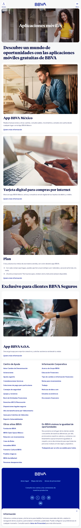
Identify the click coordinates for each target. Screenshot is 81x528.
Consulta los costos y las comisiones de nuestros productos (41, 489)
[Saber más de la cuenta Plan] (40, 230)
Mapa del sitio (36, 481)
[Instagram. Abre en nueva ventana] (43, 498)
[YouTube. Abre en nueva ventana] (40, 503)
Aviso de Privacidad (37, 523)
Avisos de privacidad (52, 481)
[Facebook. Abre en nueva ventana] (32, 498)
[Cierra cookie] (77, 511)
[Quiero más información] (40, 89)
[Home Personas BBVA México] (40, 4)
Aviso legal (25, 481)
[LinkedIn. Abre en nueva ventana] (49, 498)
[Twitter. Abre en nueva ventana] (38, 498)
